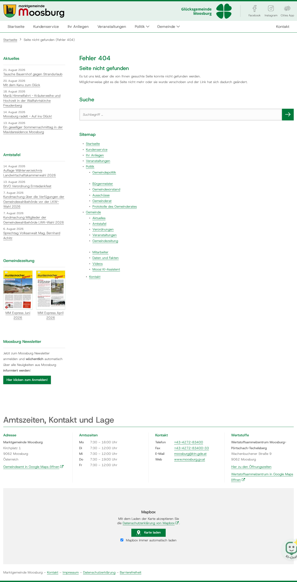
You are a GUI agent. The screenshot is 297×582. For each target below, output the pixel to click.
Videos (97, 264)
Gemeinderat (102, 201)
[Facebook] (254, 8)
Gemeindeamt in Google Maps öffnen (33, 467)
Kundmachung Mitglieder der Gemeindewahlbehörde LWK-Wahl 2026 (33, 220)
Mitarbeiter (100, 252)
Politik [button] (140, 26)
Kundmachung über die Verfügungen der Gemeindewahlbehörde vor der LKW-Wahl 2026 (33, 202)
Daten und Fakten (105, 258)
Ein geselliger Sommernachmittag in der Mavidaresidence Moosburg (33, 129)
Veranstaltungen (111, 26)
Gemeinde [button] (166, 26)
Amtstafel (99, 224)
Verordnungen (103, 229)
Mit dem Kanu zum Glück (21, 85)
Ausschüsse (101, 195)
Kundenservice (46, 26)
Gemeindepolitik (104, 172)
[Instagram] (270, 8)
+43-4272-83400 (188, 442)
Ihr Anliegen (78, 26)
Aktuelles (98, 218)
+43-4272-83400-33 (191, 448)
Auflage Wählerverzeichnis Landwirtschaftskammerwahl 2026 (29, 173)
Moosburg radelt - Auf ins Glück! (27, 116)
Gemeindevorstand (106, 189)
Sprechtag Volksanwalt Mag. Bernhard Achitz (31, 235)
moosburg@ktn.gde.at (190, 454)
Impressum (71, 572)
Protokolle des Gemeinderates (114, 206)
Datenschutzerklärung (99, 572)
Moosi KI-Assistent (106, 269)
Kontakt (282, 26)
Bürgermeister (102, 184)
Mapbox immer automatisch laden (151, 540)
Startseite (16, 26)
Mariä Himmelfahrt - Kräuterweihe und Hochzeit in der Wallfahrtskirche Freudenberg (31, 100)
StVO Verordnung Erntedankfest (27, 186)
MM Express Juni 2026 (17, 315)
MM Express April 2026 (50, 315)
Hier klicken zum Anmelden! (27, 380)
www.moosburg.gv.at (189, 459)
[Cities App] (287, 8)
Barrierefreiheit (130, 572)
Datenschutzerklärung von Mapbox (151, 523)
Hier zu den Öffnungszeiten (251, 467)
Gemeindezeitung (105, 241)
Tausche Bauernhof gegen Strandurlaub (32, 74)
